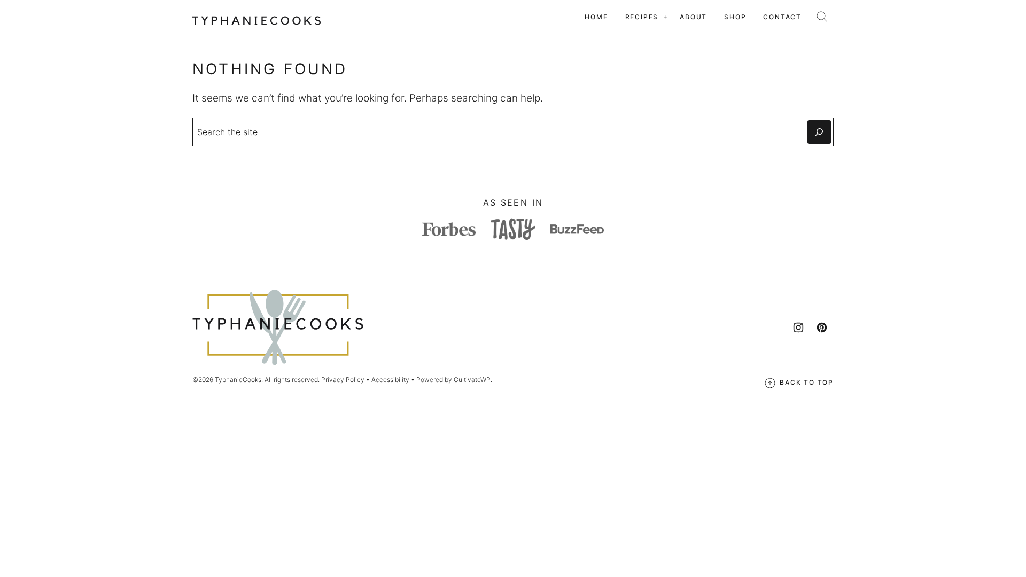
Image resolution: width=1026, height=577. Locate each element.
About (693, 17)
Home (596, 17)
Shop (735, 17)
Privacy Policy (342, 380)
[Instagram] (798, 327)
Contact (782, 17)
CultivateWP (472, 380)
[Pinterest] (822, 327)
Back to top (807, 382)
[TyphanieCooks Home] (256, 17)
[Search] (822, 16)
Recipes (642, 17)
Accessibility (390, 380)
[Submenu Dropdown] (665, 17)
